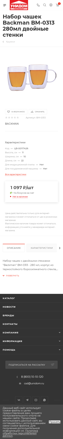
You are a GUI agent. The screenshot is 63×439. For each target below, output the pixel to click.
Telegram (27, 400)
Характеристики (42, 248)
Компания (10, 332)
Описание (14, 248)
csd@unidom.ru (34, 383)
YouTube (35, 400)
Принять (54, 422)
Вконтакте (18, 400)
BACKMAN (12, 123)
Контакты (10, 324)
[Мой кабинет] (50, 5)
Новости (9, 306)
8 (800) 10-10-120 (32, 377)
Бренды (8, 315)
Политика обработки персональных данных (20, 433)
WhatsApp (44, 400)
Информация (12, 341)
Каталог (9, 298)
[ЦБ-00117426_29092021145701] (31, 77)
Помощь (9, 349)
